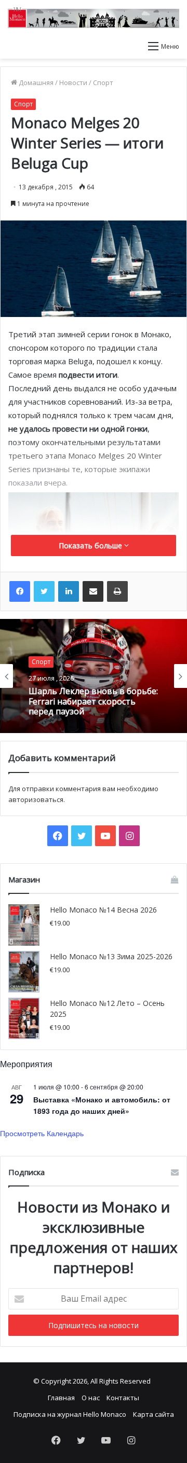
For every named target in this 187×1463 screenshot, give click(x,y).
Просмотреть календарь (42, 1133)
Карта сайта (153, 1414)
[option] (93, 676)
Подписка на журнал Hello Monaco (70, 1414)
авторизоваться (35, 799)
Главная (61, 1397)
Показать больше (91, 545)
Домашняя (35, 82)
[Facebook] (19, 591)
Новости (73, 82)
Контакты (122, 1397)
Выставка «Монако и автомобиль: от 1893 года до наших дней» (101, 1105)
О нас (91, 1397)
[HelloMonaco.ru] (93, 17)
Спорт (103, 82)
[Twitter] (44, 591)
